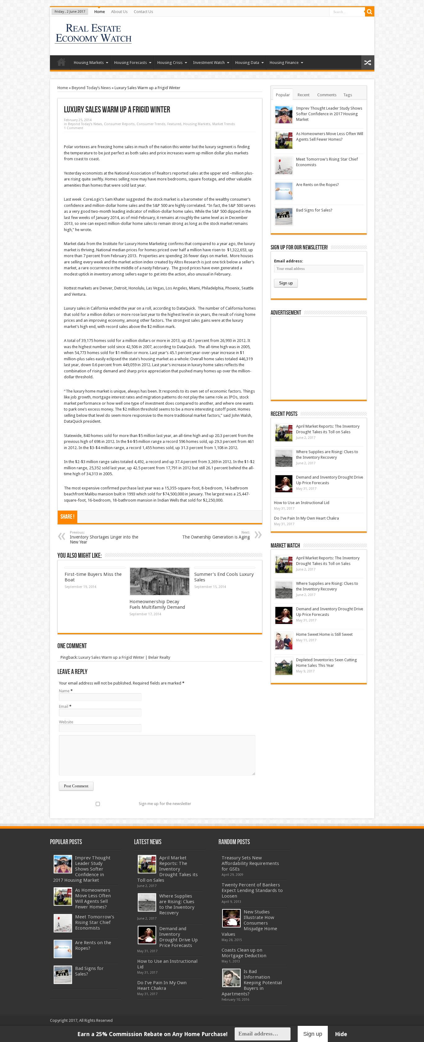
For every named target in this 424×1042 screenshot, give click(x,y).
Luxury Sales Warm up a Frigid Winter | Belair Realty (124, 657)
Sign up (312, 1034)
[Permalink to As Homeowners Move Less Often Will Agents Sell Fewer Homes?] (283, 140)
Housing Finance (284, 62)
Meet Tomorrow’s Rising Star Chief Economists (94, 922)
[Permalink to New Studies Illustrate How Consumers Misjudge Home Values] (231, 918)
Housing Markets (89, 62)
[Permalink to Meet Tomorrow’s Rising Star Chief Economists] (283, 165)
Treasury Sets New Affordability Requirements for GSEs (250, 863)
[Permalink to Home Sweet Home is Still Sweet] (283, 640)
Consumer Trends (151, 124)
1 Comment (73, 128)
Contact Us (143, 11)
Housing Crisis (170, 62)
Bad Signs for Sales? (314, 210)
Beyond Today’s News (91, 87)
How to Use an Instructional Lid (301, 502)
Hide (341, 1034)
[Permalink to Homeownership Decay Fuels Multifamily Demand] (159, 581)
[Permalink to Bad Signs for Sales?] (283, 216)
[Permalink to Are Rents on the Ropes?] (283, 191)
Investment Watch (209, 62)
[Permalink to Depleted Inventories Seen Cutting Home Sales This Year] (283, 666)
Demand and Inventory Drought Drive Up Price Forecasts (178, 937)
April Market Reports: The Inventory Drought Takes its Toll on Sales (167, 869)
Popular (283, 95)
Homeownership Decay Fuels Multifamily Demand (157, 604)
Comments (326, 95)
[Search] (369, 11)
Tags (347, 95)
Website (66, 722)
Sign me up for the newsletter (165, 803)
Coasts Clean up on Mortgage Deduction (244, 952)
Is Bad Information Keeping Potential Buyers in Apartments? (252, 983)
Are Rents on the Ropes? (317, 184)
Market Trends (223, 124)
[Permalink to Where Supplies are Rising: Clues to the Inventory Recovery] (283, 458)
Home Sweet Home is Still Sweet (324, 634)
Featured (174, 124)
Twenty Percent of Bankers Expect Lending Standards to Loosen (252, 890)
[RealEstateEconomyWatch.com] (94, 39)
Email (63, 706)
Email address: (288, 261)
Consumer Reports (119, 124)
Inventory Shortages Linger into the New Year (104, 537)
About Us (119, 11)
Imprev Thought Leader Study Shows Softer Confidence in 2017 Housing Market (329, 114)
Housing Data (247, 62)
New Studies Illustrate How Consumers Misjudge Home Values (249, 923)
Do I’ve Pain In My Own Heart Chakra (306, 518)
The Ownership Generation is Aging (216, 534)
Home (99, 11)
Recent (303, 95)
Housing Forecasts (130, 62)
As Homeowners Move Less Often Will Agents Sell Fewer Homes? (93, 898)
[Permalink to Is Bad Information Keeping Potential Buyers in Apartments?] (231, 977)
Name (64, 691)
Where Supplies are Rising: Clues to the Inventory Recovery (176, 904)
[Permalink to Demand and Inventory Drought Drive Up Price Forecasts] (283, 483)
